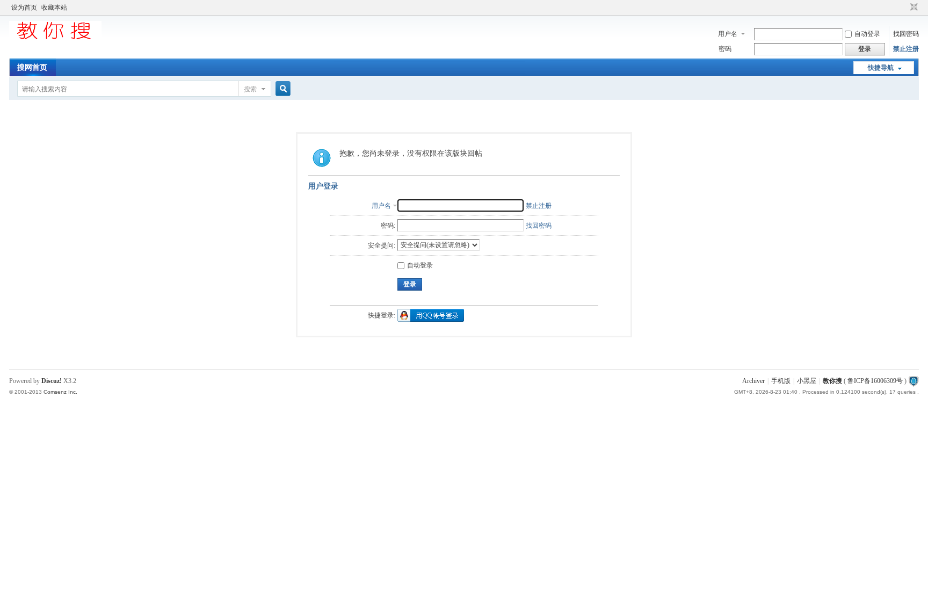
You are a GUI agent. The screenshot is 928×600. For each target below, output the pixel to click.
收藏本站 (54, 7)
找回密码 (906, 34)
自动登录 (867, 34)
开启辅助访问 (904, 7)
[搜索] (281, 89)
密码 (725, 49)
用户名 (727, 34)
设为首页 (24, 7)
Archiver (753, 381)
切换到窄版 (913, 7)
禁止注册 (906, 49)
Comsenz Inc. (60, 392)
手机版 (781, 381)
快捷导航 (881, 67)
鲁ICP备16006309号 (875, 381)
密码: (388, 225)
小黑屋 (806, 381)
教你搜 (832, 381)
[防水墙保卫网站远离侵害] (913, 381)
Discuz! (51, 381)
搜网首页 (32, 67)
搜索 (250, 89)
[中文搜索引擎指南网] (55, 38)
